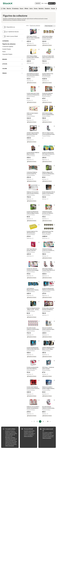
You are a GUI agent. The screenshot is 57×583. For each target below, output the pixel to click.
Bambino (41, 8)
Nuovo (21, 8)
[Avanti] (50, 421)
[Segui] (38, 29)
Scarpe (53, 8)
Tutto (4, 8)
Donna (35, 8)
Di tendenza (15, 8)
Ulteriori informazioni (11, 445)
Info (43, 4)
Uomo (31, 8)
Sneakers (47, 8)
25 (47, 421)
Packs (4, 51)
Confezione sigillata (7, 46)
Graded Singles (6, 49)
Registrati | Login (52, 3)
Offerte (26, 8)
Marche (9, 8)
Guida (45, 3)
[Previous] (32, 421)
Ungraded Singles (7, 54)
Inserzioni (38, 3)
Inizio (27, 25)
